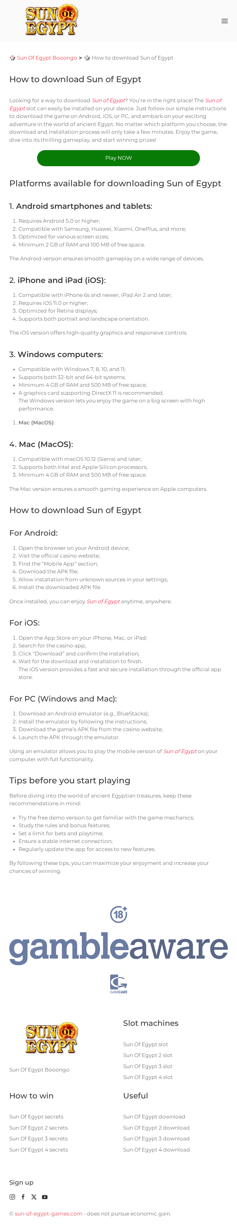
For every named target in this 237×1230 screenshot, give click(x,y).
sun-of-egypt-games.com (48, 1214)
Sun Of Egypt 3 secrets (38, 1138)
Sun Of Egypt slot (145, 1044)
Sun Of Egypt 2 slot (148, 1055)
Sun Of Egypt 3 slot (148, 1066)
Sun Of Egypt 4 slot (148, 1077)
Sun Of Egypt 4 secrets (38, 1150)
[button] (225, 21)
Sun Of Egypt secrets (36, 1117)
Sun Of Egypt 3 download (156, 1138)
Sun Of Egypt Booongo (47, 58)
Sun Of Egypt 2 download (156, 1128)
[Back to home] (51, 21)
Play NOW (118, 158)
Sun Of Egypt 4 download (156, 1150)
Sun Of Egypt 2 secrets (38, 1128)
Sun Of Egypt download (154, 1117)
